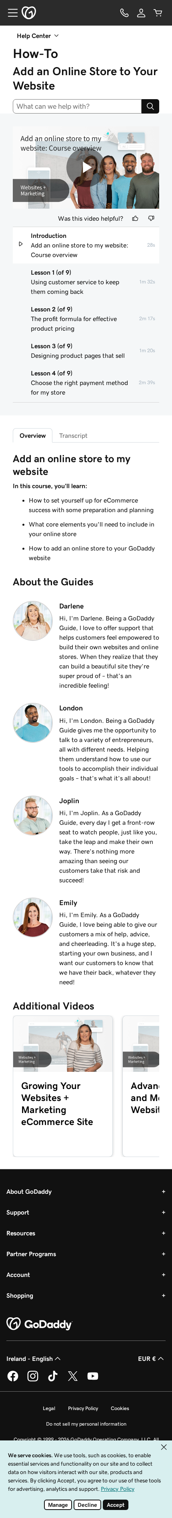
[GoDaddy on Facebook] (12, 1380)
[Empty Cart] (158, 12)
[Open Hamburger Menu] (9, 13)
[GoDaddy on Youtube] (92, 1380)
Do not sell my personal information (86, 1423)
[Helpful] (135, 218)
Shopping (19, 1295)
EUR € (147, 1358)
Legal (49, 1408)
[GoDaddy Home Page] (39, 1324)
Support (17, 1212)
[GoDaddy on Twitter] (72, 1380)
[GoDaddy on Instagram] (32, 1380)
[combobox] (77, 106)
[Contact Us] (124, 12)
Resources (20, 1233)
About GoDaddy (29, 1191)
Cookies (120, 1408)
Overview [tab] (33, 435)
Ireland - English (29, 1358)
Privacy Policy (83, 1408)
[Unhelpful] (151, 218)
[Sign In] (141, 12)
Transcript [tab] (73, 435)
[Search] (150, 106)
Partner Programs (31, 1254)
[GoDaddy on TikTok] (52, 1380)
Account (18, 1274)
